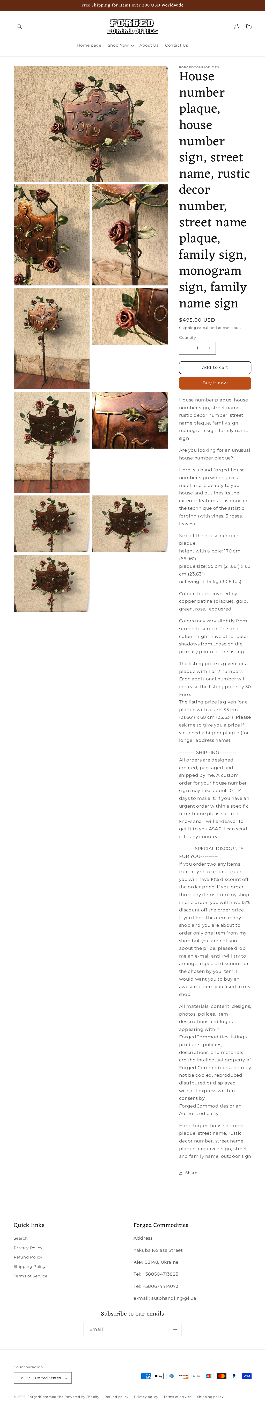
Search (21, 1238)
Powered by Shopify (82, 1397)
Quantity (187, 337)
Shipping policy (210, 1397)
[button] (20, 26)
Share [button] (191, 1172)
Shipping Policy (30, 1266)
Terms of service (178, 1397)
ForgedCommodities (45, 1397)
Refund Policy (28, 1257)
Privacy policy (146, 1397)
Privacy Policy (28, 1248)
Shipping (187, 328)
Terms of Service (31, 1276)
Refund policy (117, 1397)
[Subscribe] (175, 1329)
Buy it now (215, 382)
